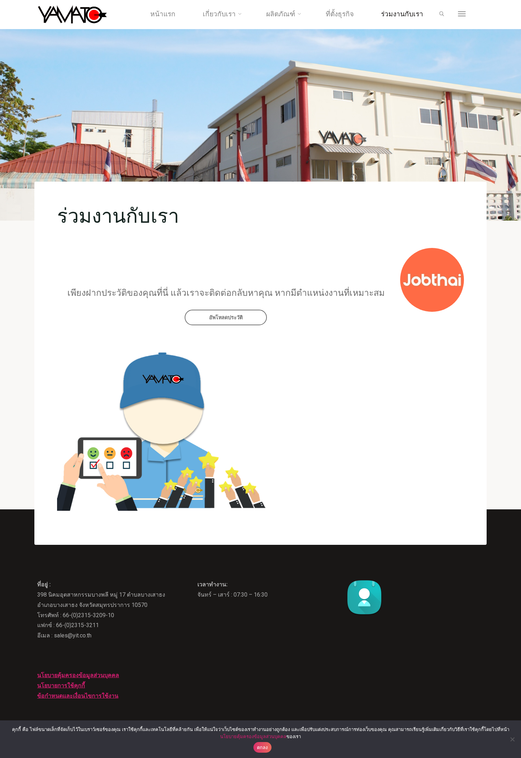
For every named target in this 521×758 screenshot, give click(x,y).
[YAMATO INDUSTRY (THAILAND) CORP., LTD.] (72, 14)
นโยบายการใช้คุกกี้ (61, 685)
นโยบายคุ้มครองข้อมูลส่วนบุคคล (78, 675)
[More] (462, 14)
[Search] (441, 14)
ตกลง (262, 747)
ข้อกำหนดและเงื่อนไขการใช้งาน (77, 695)
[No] (512, 739)
